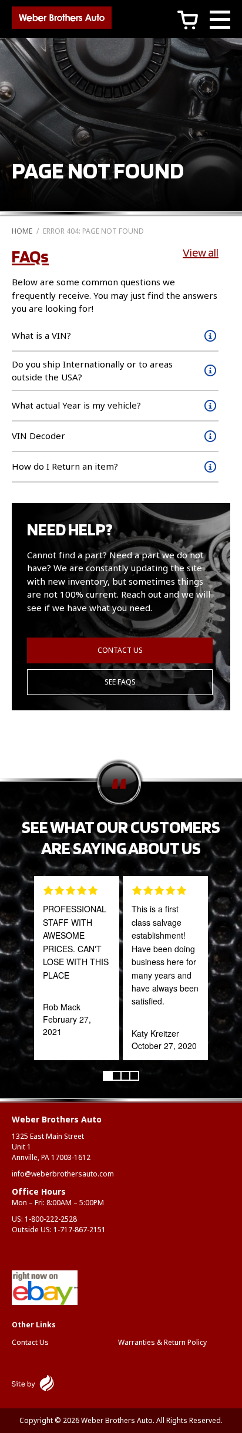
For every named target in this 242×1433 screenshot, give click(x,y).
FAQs (30, 256)
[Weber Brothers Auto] (62, 19)
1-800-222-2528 (51, 1219)
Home (22, 231)
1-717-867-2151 (79, 1230)
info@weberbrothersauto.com (63, 1174)
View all (201, 252)
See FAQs (120, 682)
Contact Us (120, 650)
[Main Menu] (220, 21)
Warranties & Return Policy (162, 1342)
